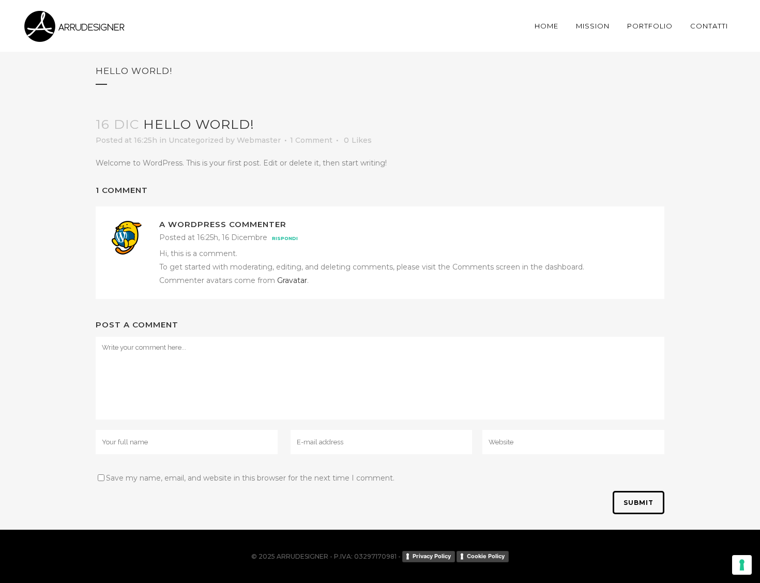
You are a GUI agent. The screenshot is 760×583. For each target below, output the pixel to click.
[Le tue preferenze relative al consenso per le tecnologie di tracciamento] (742, 565)
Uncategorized (196, 140)
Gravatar (292, 280)
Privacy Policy (432, 556)
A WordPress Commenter (222, 224)
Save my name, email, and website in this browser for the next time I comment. (250, 478)
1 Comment (311, 140)
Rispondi (285, 238)
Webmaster (259, 140)
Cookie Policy (486, 556)
